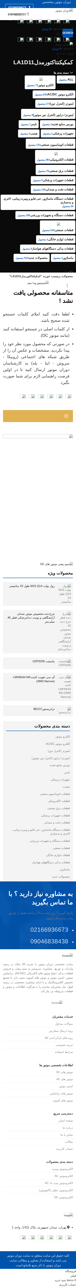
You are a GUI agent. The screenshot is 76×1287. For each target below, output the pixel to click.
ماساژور (65, 869)
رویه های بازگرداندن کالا (59, 1037)
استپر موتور (66, 1086)
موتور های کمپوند (63, 1100)
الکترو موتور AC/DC (58, 743)
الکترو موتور (62, 736)
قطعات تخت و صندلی (57, 822)
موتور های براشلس (61, 1093)
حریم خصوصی (64, 1044)
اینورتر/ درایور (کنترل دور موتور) (51, 758)
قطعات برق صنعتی (58, 808)
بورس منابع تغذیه (60, 765)
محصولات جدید (61, 876)
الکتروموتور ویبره (62, 1168)
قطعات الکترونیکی (59, 801)
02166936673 (17, 7)
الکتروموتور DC (63, 1197)
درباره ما (68, 1127)
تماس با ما (67, 1134)
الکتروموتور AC (64, 1176)
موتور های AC (64, 1079)
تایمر (67, 772)
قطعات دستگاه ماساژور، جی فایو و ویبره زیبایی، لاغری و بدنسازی (41, 831)
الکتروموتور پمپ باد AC (59, 1183)
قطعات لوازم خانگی (58, 855)
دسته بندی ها (61, 72)
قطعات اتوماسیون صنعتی (55, 793)
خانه (70, 271)
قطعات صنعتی (61, 848)
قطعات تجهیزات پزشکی (55, 815)
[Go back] (68, 53)
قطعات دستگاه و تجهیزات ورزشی (50, 840)
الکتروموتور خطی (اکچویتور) (56, 1190)
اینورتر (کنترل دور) (59, 750)
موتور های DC (64, 1072)
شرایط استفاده (64, 1052)
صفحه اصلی (65, 1120)
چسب (66, 786)
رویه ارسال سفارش (61, 1030)
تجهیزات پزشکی (60, 779)
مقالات (69, 1141)
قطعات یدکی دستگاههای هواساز (51, 862)
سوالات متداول (64, 1023)
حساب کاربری (64, 1148)
